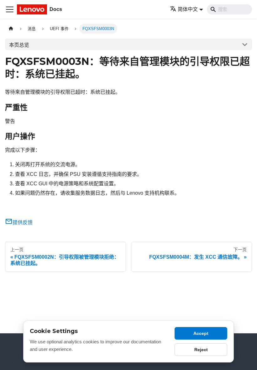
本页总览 (19, 45)
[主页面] (11, 29)
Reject (201, 349)
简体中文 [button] (188, 9)
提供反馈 (23, 222)
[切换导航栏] (9, 9)
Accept (200, 333)
